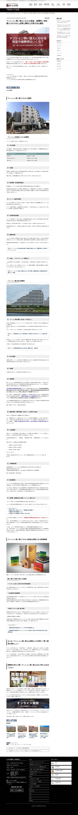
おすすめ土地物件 (33, 783)
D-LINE (37, 712)
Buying (30, 776)
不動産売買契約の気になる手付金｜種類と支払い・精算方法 (25, 348)
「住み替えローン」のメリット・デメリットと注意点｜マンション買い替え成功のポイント (24, 750)
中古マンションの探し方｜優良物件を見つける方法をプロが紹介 (64, 22)
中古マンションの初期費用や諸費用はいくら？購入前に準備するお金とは (64, 29)
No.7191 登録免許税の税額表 (19, 404)
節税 (27, 744)
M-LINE (22, 712)
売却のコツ (59, 50)
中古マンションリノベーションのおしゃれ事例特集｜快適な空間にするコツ (64, 25)
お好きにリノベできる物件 (35, 786)
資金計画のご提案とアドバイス (35, 771)
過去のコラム (18, 175)
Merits (30, 759)
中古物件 (47, 18)
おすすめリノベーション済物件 (35, 781)
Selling (30, 788)
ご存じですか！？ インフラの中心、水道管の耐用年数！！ (19, 748)
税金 (15, 744)
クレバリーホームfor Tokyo (32, 710)
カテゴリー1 (59, 43)
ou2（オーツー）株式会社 (13, 710)
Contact (31, 800)
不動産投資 (59, 55)
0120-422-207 (17, 787)
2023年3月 (59, 61)
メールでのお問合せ (17, 790)
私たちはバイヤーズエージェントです (37, 762)
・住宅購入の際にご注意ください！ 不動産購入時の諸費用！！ (21, 510)
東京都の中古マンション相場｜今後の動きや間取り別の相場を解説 (64, 36)
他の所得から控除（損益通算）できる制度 (24, 620)
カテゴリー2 (59, 45)
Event (30, 798)
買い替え (18, 744)
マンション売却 (23, 744)
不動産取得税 (18, 473)
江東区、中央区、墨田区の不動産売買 (37, 769)
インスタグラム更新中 (12, 780)
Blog (30, 795)
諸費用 (30, 744)
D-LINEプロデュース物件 (34, 778)
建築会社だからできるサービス (35, 764)
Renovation (31, 790)
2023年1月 (59, 66)
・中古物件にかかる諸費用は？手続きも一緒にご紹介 (19, 513)
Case (30, 793)
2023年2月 (59, 63)
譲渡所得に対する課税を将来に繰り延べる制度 (33, 613)
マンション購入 (11, 744)
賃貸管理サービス (33, 774)
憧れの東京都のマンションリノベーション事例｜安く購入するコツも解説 (64, 33)
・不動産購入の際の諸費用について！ (15, 511)
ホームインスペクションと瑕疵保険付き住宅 (38, 766)
